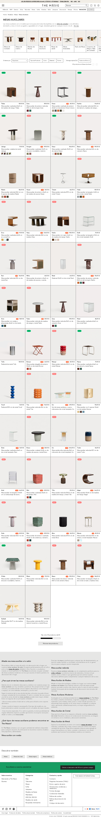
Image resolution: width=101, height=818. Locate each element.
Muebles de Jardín (31, 800)
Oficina (75, 9)
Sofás (38, 9)
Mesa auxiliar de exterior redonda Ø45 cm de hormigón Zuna (37, 107)
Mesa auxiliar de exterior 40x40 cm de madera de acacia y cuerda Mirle (37, 280)
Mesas (33, 9)
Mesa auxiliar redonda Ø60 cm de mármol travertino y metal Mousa (37, 622)
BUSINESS (91, 9)
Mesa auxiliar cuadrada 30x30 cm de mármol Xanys (62, 150)
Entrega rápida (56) (72, 60)
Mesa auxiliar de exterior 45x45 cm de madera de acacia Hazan (37, 193)
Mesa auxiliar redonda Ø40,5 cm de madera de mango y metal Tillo (63, 494)
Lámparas (55, 9)
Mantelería (29, 795)
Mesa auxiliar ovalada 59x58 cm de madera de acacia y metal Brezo (37, 451)
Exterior (16, 9)
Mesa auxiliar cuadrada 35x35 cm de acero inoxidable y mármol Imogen (36, 151)
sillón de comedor (62, 24)
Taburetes (27, 9)
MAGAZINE (82, 9)
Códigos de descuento (56, 803)
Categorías (29, 775)
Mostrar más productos (50, 643)
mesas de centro (14, 669)
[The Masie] (50, 5)
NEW (11, 9)
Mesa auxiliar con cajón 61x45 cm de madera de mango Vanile (62, 236)
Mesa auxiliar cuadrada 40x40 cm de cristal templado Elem (11, 451)
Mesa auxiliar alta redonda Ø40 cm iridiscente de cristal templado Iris (63, 451)
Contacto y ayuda (55, 775)
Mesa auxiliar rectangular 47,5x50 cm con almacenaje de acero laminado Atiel (11, 494)
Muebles (43, 9)
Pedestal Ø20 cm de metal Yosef (11, 407)
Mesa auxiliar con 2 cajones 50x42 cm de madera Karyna (87, 408)
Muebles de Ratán (31, 792)
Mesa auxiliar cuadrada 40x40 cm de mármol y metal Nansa (87, 365)
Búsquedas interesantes (33, 803)
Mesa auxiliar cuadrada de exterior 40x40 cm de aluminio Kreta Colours (63, 107)
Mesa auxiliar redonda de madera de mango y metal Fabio (37, 322)
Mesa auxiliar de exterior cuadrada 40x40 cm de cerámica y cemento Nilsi (37, 537)
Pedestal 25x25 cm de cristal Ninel (63, 278)
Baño (49, 9)
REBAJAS (5, 9)
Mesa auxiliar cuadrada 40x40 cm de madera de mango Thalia (11, 107)
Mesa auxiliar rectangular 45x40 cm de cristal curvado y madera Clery (88, 580)
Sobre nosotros (7, 775)
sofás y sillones (56, 673)
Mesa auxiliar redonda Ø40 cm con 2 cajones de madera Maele (12, 193)
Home (5, 14)
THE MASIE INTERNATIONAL (85, 776)
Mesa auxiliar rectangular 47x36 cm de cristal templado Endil (88, 236)
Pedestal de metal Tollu (8, 364)
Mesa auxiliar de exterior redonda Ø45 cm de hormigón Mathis (87, 279)
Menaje (70, 9)
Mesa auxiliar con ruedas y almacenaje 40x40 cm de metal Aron (11, 323)
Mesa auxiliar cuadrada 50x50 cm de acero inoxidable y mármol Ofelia (11, 581)
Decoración (62, 9)
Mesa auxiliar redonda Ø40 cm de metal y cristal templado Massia (87, 537)
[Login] (98, 5)
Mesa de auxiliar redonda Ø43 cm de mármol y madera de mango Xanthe (87, 108)
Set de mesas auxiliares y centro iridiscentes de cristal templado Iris (63, 408)
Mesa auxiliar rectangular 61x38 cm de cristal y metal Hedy (88, 193)
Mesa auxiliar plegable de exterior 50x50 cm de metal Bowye (37, 365)
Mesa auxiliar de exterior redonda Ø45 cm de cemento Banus (62, 580)
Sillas (21, 9)
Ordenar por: (7, 60)
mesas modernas (84, 698)
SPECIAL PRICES (31, 797)
